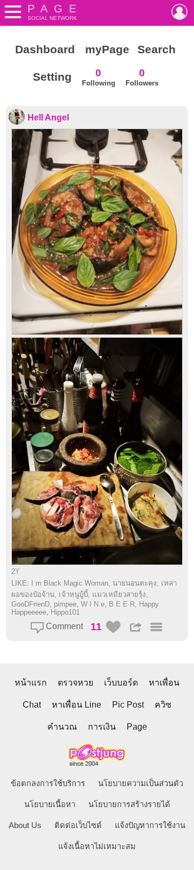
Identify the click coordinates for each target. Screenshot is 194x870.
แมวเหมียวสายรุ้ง (119, 594)
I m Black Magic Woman (69, 583)
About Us (25, 825)
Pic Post (128, 704)
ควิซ (163, 704)
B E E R (122, 604)
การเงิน (102, 726)
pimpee (65, 604)
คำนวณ (62, 726)
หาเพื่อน (164, 682)
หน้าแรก (31, 682)
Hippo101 (65, 612)
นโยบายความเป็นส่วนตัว (140, 783)
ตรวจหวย (75, 682)
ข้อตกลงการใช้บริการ (48, 783)
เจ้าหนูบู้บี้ (73, 594)
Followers (142, 77)
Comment (63, 626)
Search (156, 49)
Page (137, 726)
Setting (52, 76)
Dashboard (45, 49)
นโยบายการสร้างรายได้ (129, 804)
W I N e (93, 604)
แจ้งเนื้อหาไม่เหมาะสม (97, 846)
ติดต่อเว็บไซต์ (78, 825)
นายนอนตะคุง (135, 583)
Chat (32, 704)
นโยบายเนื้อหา (49, 804)
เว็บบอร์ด (121, 682)
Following (98, 77)
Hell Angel (48, 117)
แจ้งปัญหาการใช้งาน (150, 825)
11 (96, 626)
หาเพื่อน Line (76, 704)
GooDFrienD (30, 604)
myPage (107, 49)
